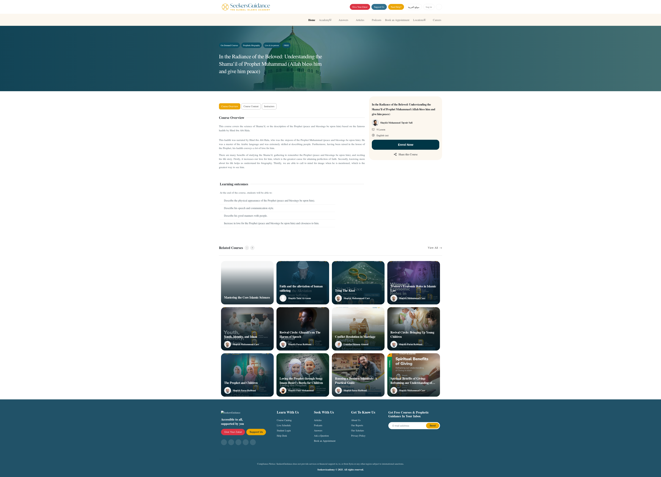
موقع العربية (413, 7)
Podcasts (318, 425)
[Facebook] (224, 442)
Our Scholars (357, 430)
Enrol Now (405, 144)
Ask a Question (321, 435)
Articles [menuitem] (360, 20)
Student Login (284, 430)
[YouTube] (238, 442)
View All (433, 247)
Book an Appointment (324, 440)
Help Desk (282, 435)
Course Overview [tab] (229, 106)
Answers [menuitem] (343, 20)
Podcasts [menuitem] (376, 20)
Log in (429, 6)
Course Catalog (284, 420)
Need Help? (396, 6)
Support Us (379, 6)
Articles (318, 420)
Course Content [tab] (251, 106)
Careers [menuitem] (437, 20)
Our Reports (357, 425)
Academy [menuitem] (324, 20)
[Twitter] (246, 442)
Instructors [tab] (269, 106)
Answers (318, 430)
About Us (355, 420)
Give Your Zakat (360, 6)
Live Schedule (284, 425)
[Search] (439, 7)
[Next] (252, 248)
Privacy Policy (358, 435)
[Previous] (247, 248)
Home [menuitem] (311, 20)
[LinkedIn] (253, 442)
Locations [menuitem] (418, 20)
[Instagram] (231, 442)
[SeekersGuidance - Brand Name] (246, 7)
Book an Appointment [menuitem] (397, 20)
